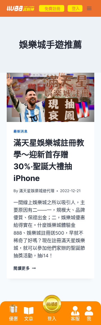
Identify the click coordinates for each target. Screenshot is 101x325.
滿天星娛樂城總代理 (36, 191)
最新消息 (20, 131)
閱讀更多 (24, 268)
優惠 (13, 318)
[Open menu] (89, 8)
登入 (51, 318)
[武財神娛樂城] (21, 8)
